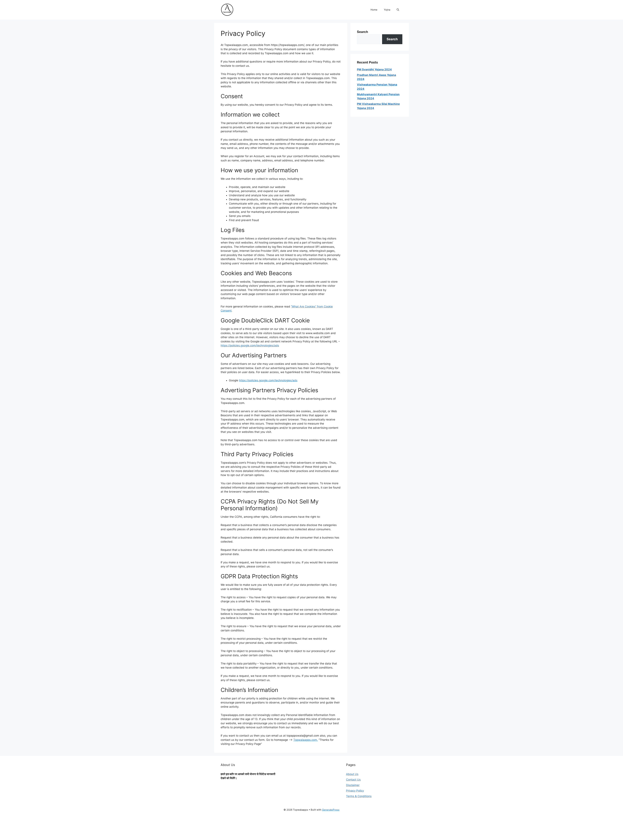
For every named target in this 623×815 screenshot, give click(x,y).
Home (374, 9)
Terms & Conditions (359, 796)
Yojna (387, 9)
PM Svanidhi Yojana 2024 (374, 69)
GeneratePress (330, 809)
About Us (352, 774)
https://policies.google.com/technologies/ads (250, 345)
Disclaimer (353, 785)
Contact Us (353, 779)
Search (362, 32)
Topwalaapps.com (305, 739)
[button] (397, 10)
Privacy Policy (355, 790)
